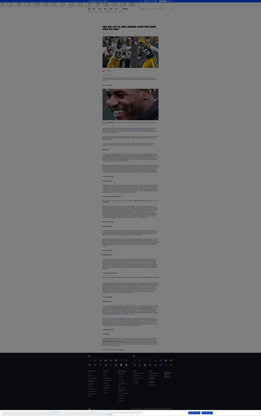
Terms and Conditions (54, 411)
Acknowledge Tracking (207, 412)
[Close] (258, 412)
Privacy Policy (94, 411)
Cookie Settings (109, 414)
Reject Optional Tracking (194, 412)
